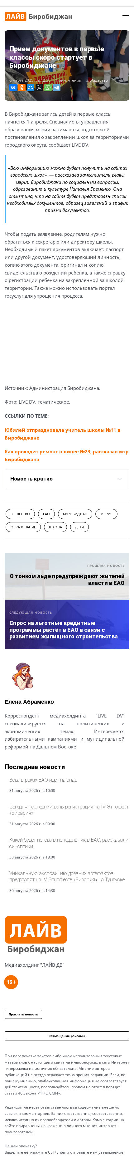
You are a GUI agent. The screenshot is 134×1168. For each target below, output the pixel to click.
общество (99, 80)
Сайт (10, 761)
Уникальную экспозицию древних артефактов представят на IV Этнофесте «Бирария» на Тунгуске (67, 876)
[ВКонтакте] (13, 87)
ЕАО (46, 513)
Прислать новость (23, 1014)
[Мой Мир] (30, 87)
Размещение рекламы (67, 1036)
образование (23, 527)
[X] (39, 87)
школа (55, 527)
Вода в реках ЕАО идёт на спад (43, 780)
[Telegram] (56, 87)
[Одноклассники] (22, 87)
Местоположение (27, 761)
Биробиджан (75, 513)
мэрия (106, 513)
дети (79, 527)
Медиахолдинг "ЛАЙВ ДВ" (35, 965)
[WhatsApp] (48, 87)
